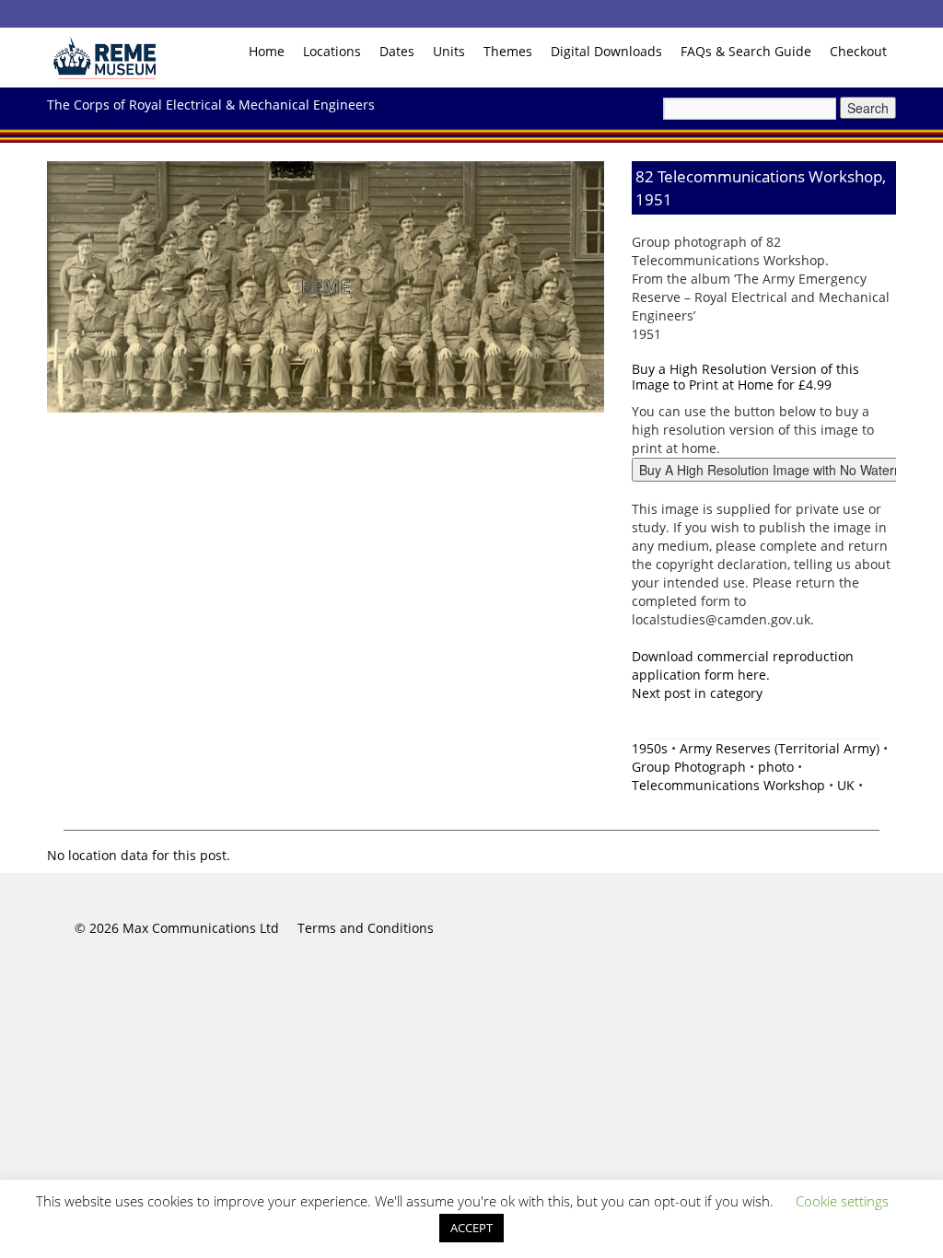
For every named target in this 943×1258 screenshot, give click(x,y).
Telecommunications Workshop (728, 785)
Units (449, 51)
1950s (650, 748)
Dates (396, 51)
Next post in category (697, 693)
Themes (507, 51)
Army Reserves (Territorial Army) (779, 748)
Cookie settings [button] (842, 1201)
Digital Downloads (606, 51)
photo (776, 766)
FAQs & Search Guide (746, 51)
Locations (332, 51)
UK (846, 785)
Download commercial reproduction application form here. (743, 665)
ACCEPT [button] (471, 1227)
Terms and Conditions (365, 928)
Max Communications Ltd (200, 928)
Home (267, 51)
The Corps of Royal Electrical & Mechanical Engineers (211, 104)
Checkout (858, 51)
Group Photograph (689, 766)
